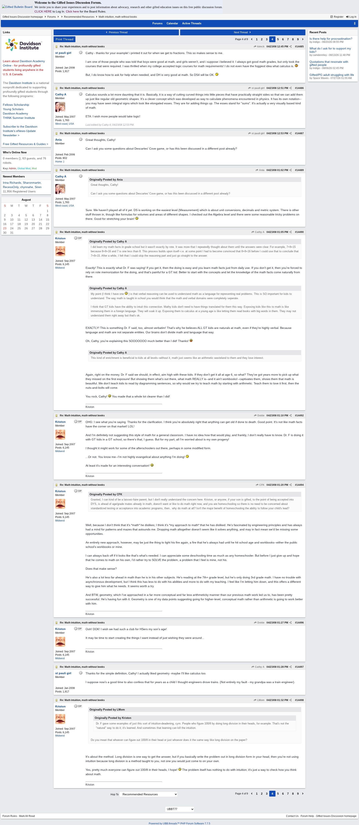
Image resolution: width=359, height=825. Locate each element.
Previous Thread (118, 32)
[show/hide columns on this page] (355, 23)
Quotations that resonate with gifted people (329, 63)
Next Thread (241, 32)
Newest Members (14, 176)
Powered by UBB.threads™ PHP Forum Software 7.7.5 (179, 823)
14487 (300, 133)
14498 (300, 700)
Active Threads (191, 23)
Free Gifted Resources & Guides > (25, 144)
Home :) (59, 161)
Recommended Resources (79, 16)
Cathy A (259, 232)
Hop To (115, 794)
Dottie (260, 415)
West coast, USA (64, 123)
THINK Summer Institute (19, 117)
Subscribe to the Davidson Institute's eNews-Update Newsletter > (20, 131)
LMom (260, 700)
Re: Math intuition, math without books (82, 46)
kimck (260, 46)
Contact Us (292, 816)
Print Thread (64, 39)
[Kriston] (60, 255)
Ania (261, 170)
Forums (51, 16)
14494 (300, 484)
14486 (300, 88)
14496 (300, 622)
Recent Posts (318, 32)
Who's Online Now (15, 152)
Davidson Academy (15, 113)
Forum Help (307, 816)
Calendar (172, 23)
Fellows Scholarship (16, 104)
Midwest (60, 267)
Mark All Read (27, 816)
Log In (353, 16)
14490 (300, 232)
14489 (300, 170)
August (26, 199)
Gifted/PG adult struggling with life (332, 74)
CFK (261, 484)
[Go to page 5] (302, 39)
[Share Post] (290, 46)
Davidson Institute (20, 83)
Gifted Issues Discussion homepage (22, 16)
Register (338, 16)
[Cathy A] (60, 111)
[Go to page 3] (251, 39)
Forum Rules (9, 816)
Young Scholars (13, 109)
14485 (300, 46)
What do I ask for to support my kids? (330, 50)
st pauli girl (257, 88)
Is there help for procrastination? (331, 38)
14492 (300, 415)
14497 (300, 666)
